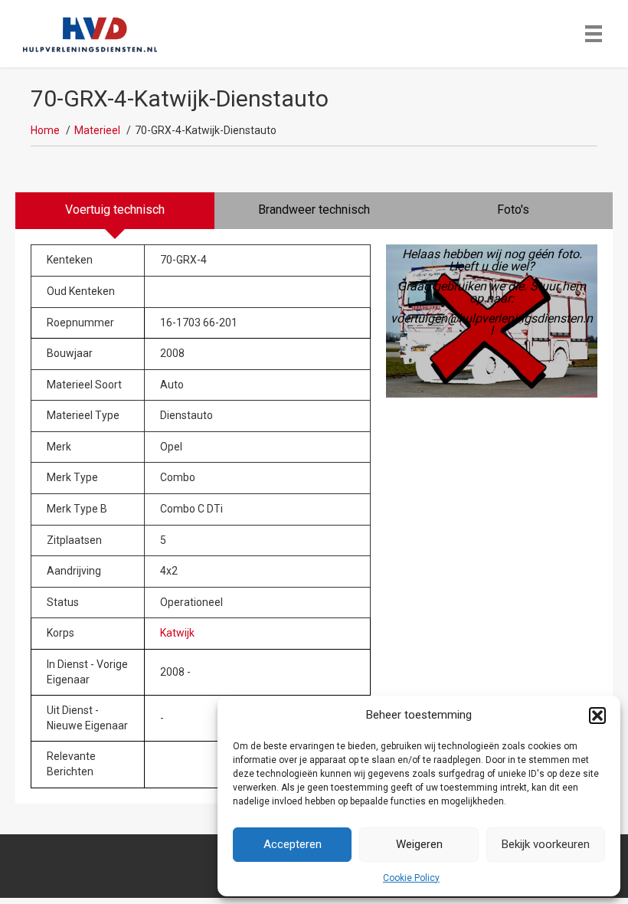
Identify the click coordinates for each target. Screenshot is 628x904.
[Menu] (593, 34)
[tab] (114, 210)
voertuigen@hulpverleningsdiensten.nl (492, 324)
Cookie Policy (411, 878)
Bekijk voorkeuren (546, 844)
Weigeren (419, 844)
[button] (597, 715)
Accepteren (292, 844)
